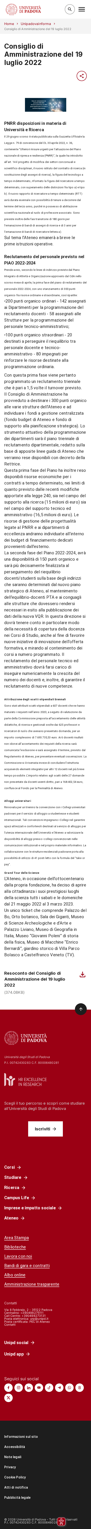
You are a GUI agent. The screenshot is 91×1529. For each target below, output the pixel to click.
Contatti (10, 1324)
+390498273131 (33, 1315)
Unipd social (16, 1342)
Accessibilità (14, 1447)
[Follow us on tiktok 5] (49, 1387)
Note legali (12, 1457)
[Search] (70, 9)
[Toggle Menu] (82, 9)
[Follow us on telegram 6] (59, 1387)
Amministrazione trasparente (31, 1284)
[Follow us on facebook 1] (8, 1387)
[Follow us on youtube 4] (39, 1387)
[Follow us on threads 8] (79, 1387)
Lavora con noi (18, 1256)
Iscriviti (42, 1128)
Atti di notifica (16, 1487)
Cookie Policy (15, 1477)
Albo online (14, 1274)
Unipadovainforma (36, 24)
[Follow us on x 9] (8, 1398)
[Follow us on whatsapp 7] (69, 1387)
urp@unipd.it (39, 1318)
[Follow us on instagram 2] (18, 1387)
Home (9, 24)
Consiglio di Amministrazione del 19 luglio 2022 (43, 54)
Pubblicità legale (17, 1498)
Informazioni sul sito (21, 1437)
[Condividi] (82, 76)
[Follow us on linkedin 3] (29, 1387)
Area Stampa (16, 1237)
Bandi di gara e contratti (27, 1265)
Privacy (10, 1467)
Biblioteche (15, 1247)
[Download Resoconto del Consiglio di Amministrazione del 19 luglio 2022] (82, 974)
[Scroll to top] (81, 1009)
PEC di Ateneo (39, 1321)
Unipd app (14, 1354)
